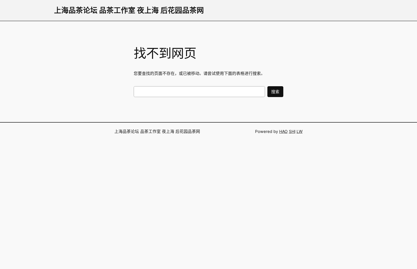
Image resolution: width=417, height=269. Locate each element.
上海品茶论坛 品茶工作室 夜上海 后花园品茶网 (129, 10)
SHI (292, 131)
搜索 (275, 91)
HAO (283, 131)
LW (300, 131)
